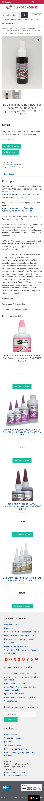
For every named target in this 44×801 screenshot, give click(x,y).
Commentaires (10, 701)
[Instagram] (23, 659)
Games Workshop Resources (16, 646)
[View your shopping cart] (37, 2)
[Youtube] (10, 659)
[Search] (24, 15)
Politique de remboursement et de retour (21, 632)
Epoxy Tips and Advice (14, 694)
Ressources (9, 643)
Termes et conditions (13, 745)
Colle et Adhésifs (16, 28)
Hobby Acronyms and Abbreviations (19, 639)
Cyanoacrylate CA (16, 165)
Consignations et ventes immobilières (20, 697)
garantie (7, 742)
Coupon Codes (10, 734)
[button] (38, 40)
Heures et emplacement (14, 683)
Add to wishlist (10, 152)
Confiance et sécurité (13, 738)
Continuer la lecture (22, 534)
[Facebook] (6, 659)
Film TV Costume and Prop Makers (19, 635)
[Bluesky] (36, 659)
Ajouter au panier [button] (22, 386)
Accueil (5, 28)
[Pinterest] (15, 659)
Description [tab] (9, 174)
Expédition (8, 628)
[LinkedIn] (19, 659)
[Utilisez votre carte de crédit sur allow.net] (16, 788)
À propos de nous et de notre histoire (20, 673)
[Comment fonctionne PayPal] (31, 791)
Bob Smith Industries (16, 167)
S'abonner (11, 720)
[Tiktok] (28, 659)
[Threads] (32, 659)
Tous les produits (11, 24)
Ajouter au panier (11, 146)
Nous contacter (10, 624)
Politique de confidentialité (15, 749)
